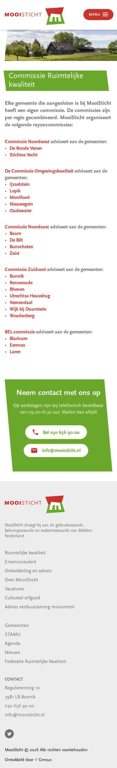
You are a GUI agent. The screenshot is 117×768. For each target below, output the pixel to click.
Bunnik (17, 276)
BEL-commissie (20, 332)
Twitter (9, 733)
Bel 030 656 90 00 (61, 432)
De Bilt (16, 240)
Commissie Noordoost (27, 227)
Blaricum (18, 338)
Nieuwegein (21, 204)
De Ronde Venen (26, 148)
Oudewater (21, 211)
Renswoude (21, 283)
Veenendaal (21, 302)
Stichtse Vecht (24, 155)
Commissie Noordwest (27, 142)
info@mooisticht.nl (61, 450)
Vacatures (14, 589)
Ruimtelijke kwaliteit (25, 553)
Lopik (15, 191)
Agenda (12, 643)
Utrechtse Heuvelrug (30, 296)
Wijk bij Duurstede (28, 309)
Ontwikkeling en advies (28, 571)
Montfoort (20, 197)
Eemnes (17, 345)
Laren (15, 352)
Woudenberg (22, 316)
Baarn (15, 233)
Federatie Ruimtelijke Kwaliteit (35, 661)
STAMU (12, 634)
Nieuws (12, 652)
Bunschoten (21, 247)
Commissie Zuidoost (25, 269)
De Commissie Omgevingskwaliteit (39, 171)
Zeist (15, 253)
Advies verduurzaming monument (39, 607)
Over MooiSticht (21, 580)
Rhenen (17, 289)
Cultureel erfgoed (22, 598)
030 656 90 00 (19, 706)
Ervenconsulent (20, 562)
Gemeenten (17, 625)
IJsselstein (20, 184)
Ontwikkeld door (28, 760)
